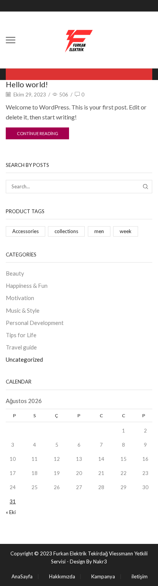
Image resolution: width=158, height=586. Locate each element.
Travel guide (21, 347)
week (126, 231)
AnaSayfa (22, 576)
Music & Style (23, 310)
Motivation (20, 297)
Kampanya (103, 576)
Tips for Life (21, 334)
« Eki (11, 512)
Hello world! (27, 84)
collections (66, 231)
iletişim (140, 576)
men (99, 231)
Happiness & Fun (27, 285)
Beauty (15, 273)
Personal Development (35, 322)
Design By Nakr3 (88, 561)
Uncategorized (24, 359)
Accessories (25, 231)
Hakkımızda (62, 576)
